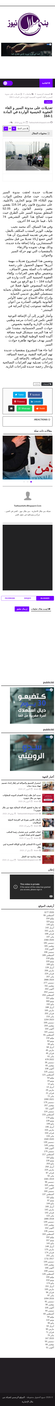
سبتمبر (49, 952)
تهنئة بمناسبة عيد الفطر (31, 856)
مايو (50, 924)
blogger (45, 598)
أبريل (49, 927)
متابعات (28, 94)
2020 (49, 1139)
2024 (49, 979)
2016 (49, 1298)
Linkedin (37, 402)
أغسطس (48, 915)
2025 (49, 940)
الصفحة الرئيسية (43, 94)
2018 (49, 1219)
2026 (49, 912)
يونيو (50, 921)
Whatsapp (25, 408)
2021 (49, 1099)
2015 (49, 1338)
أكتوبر (49, 949)
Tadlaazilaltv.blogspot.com (27, 506)
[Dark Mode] (8, 83)
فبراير (49, 934)
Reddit (42, 408)
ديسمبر (49, 943)
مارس (49, 930)
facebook (36, 395)
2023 (49, 1019)
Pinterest (21, 402)
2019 (49, 1179)
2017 (49, 1258)
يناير (50, 937)
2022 (49, 1059)
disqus (27, 598)
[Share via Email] (11, 408)
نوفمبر (49, 946)
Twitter (21, 395)
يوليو (50, 918)
